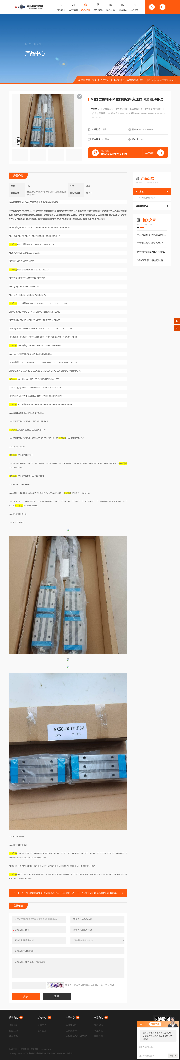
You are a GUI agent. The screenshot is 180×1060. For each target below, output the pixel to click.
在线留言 (122, 10)
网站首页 (61, 10)
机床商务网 (24, 1049)
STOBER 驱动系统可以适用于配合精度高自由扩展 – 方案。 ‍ (152, 260)
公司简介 (13, 1025)
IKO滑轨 (118, 80)
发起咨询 (173, 1056)
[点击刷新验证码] (55, 985)
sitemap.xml (45, 1049)
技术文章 (110, 10)
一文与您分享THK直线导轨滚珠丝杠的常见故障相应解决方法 (152, 235)
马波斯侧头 (71, 1025)
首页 (94, 80)
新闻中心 (41, 1017)
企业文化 (13, 1031)
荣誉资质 (13, 1036)
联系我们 (135, 10)
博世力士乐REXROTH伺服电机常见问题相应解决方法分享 (152, 252)
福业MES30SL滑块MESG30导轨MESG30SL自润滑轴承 (111, 893)
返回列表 (70, 893)
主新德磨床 (71, 1031)
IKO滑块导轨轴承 (134, 80)
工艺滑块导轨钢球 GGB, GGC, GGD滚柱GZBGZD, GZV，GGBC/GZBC (152, 243)
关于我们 (73, 10)
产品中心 (85, 10)
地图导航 (98, 1036)
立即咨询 (149, 153)
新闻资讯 (98, 10)
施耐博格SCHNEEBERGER (78, 1036)
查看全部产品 (142, 205)
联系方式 (98, 1031)
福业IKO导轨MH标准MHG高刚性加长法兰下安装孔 (50, 893)
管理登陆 (34, 1049)
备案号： (71, 1053)
